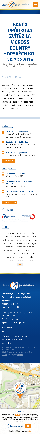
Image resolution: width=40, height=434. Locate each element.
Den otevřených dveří (23, 244)
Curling (25, 240)
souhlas (17, 415)
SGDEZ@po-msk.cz (19, 322)
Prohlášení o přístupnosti (26, 347)
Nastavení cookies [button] (16, 426)
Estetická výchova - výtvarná (12, 250)
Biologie (6, 240)
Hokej (31, 257)
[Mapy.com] (20, 398)
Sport (16, 64)
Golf (14, 257)
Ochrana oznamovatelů (9, 349)
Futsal (33, 253)
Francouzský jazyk (23, 254)
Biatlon (34, 237)
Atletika (31, 233)
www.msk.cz (7, 343)
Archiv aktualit (8, 161)
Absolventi (10, 233)
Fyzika (9, 257)
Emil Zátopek (10, 247)
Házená (20, 260)
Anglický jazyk (21, 233)
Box (12, 240)
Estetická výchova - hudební (25, 247)
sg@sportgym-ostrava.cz (13, 319)
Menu (35, 4)
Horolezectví (11, 260)
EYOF (35, 250)
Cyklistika (21, 77)
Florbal (7, 253)
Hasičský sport (22, 257)
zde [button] (29, 431)
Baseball (17, 237)
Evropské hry (27, 250)
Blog (10, 64)
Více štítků (20, 264)
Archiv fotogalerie (9, 202)
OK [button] (28, 426)
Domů (5, 64)
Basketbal (25, 237)
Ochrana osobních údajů (9, 347)
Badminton (8, 237)
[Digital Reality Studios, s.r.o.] (20, 355)
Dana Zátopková (8, 243)
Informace (29, 260)
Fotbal (13, 253)
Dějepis (34, 243)
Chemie (18, 240)
